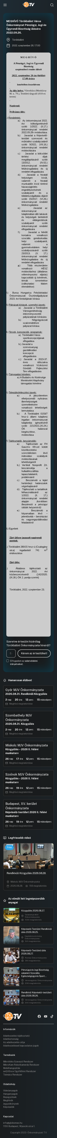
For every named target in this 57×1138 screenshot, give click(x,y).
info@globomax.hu (12, 1123)
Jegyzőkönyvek (11, 1104)
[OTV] (29, 5)
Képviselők (8, 1107)
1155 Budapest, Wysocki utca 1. (19, 1126)
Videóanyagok (10, 1090)
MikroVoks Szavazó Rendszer (18, 1061)
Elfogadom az (24, 662)
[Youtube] (46, 1016)
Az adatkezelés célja (14, 1042)
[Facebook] (39, 1016)
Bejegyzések (10, 1097)
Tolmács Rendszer (12, 1074)
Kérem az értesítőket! (34, 653)
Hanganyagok (10, 1094)
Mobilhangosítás (11, 1068)
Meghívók (8, 1100)
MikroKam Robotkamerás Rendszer (21, 1065)
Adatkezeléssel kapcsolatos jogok (21, 1045)
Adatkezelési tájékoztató (16, 1036)
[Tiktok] (52, 1016)
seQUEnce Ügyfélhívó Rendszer (19, 1071)
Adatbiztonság (11, 1039)
